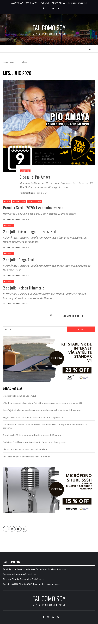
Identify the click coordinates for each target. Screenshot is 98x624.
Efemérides (25, 171)
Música (7, 201)
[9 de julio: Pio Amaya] (49, 126)
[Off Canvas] (8, 48)
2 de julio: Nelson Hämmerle (23, 288)
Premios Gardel (19, 201)
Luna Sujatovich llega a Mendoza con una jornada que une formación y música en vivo (42, 410)
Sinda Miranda (29, 193)
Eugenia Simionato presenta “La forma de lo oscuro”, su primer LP (33, 417)
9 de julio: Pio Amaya (35, 177)
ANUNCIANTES (58, 3)
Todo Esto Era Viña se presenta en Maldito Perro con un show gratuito (34, 442)
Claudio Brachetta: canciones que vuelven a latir (25, 449)
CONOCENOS (32, 3)
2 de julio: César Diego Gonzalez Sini (29, 231)
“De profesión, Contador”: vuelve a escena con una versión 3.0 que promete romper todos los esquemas (45, 426)
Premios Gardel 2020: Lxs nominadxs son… (34, 207)
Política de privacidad (77, 3)
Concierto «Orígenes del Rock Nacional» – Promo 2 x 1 (27, 456)
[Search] (90, 48)
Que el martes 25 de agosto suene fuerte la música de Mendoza (32, 435)
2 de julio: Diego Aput (18, 260)
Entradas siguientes (72, 316)
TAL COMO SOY (16, 3)
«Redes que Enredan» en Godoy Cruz (19, 395)
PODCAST (45, 3)
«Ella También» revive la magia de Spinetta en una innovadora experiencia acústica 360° (42, 403)
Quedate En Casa (34, 201)
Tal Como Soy (49, 27)
